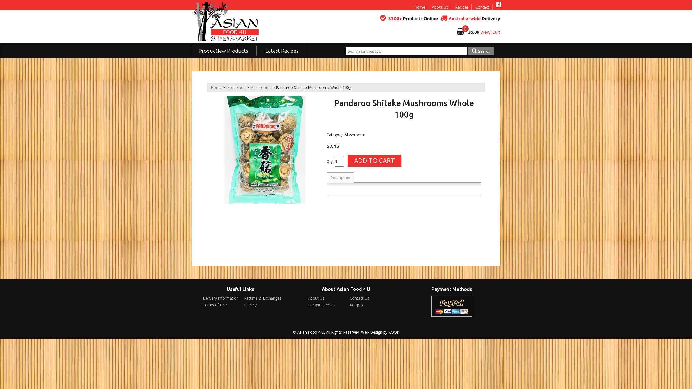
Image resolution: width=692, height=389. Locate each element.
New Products (231, 51)
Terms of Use (215, 304)
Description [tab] (340, 177)
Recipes (462, 7)
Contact (482, 7)
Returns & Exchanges (262, 298)
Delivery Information (221, 298)
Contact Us (359, 298)
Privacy (250, 304)
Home (419, 7)
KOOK (393, 332)
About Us (440, 7)
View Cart (490, 32)
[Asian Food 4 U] (226, 22)
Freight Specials (321, 304)
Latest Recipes (281, 51)
